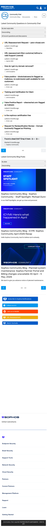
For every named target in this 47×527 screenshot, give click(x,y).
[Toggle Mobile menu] (44, 8)
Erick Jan (9, 87)
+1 (38, 139)
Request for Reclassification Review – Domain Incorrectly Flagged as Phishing (23, 127)
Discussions (26, 17)
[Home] (10, 7)
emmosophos (10, 72)
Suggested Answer (2, 42)
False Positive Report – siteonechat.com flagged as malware (24, 103)
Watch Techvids (12, 323)
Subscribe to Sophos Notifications (19, 299)
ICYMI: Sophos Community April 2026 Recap (22, 232)
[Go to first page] (23, 150)
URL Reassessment (13, 317)
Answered (2, 102)
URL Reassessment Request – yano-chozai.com (24, 42)
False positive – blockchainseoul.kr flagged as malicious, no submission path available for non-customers (24, 79)
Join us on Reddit (13, 311)
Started (12, 142)
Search (37, 8)
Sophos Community (12, 145)
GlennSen (9, 48)
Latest (11, 46)
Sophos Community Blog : (15, 193)
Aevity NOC (9, 61)
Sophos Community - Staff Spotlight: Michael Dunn (23, 195)
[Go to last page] (25, 288)
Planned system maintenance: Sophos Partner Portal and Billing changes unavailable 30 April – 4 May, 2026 (23, 272)
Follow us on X (11, 305)
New (44, 15)
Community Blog (15, 17)
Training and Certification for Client (18, 92)
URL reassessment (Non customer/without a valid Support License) (23, 54)
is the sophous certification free (17, 115)
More (35, 17)
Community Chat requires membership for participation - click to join (23, 523)
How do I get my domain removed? (19, 66)
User (41, 8)
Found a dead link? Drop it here (17, 139)
